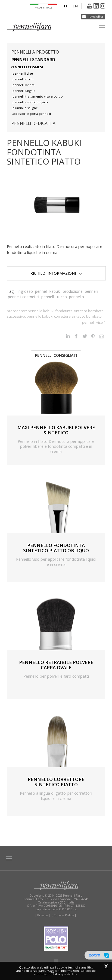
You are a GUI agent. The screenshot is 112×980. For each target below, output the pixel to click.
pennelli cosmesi (27, 67)
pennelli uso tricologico (30, 102)
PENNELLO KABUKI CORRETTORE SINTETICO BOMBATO (64, 316)
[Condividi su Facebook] (76, 336)
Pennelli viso (92, 322)
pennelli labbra (24, 85)
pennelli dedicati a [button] (33, 123)
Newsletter (96, 16)
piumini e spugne (25, 108)
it (66, 5)
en (75, 5)
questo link (69, 974)
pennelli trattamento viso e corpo (38, 96)
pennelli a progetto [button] (35, 52)
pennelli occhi (23, 79)
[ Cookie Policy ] (64, 915)
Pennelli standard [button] (33, 60)
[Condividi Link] (101, 336)
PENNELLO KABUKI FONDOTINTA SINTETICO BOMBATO (66, 310)
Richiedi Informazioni (54, 273)
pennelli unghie (24, 91)
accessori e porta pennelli (32, 114)
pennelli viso (23, 73)
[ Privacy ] (42, 915)
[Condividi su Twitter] (85, 336)
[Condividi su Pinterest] (93, 336)
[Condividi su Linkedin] (68, 336)
